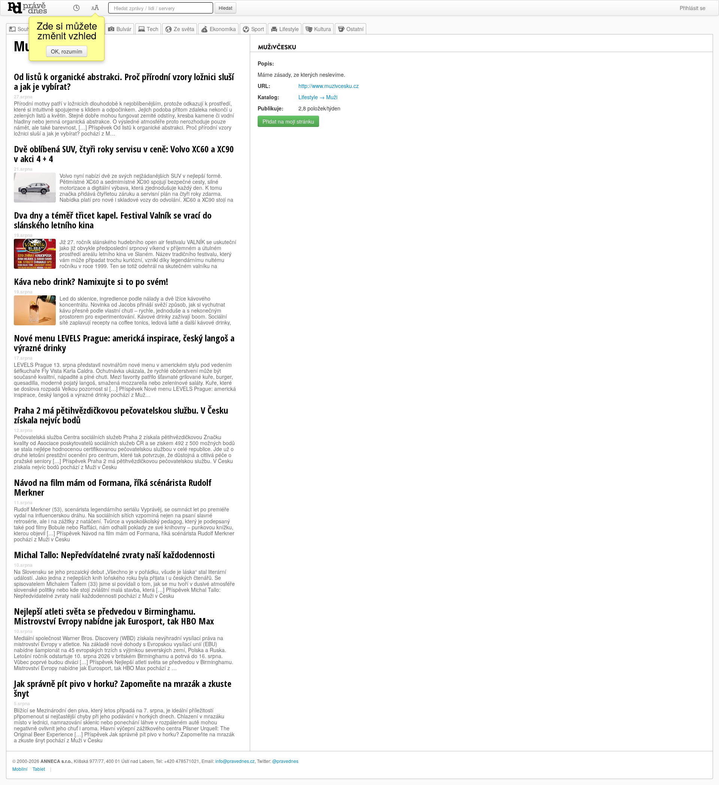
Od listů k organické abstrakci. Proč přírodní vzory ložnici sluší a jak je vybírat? (124, 81)
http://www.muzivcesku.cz (328, 85)
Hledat (225, 7)
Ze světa (184, 29)
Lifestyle (289, 29)
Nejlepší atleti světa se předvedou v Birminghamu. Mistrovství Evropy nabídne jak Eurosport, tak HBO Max (114, 616)
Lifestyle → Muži (317, 97)
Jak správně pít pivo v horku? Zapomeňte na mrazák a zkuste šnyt (122, 688)
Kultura (322, 29)
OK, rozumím (66, 51)
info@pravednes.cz (235, 761)
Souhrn (26, 29)
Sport (257, 29)
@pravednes (285, 761)
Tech (152, 29)
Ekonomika (223, 29)
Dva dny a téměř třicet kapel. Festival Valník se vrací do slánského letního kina (113, 220)
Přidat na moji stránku (288, 121)
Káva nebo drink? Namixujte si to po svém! (91, 281)
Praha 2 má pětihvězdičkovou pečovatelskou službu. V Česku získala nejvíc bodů (121, 415)
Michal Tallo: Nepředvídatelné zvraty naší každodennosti (114, 554)
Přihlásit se (693, 8)
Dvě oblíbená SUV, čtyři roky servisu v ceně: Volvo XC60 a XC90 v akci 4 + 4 (124, 154)
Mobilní (19, 769)
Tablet (39, 769)
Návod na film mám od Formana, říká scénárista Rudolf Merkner (113, 487)
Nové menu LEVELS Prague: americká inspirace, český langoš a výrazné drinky (124, 343)
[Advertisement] (481, 183)
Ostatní (355, 29)
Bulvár (123, 29)
